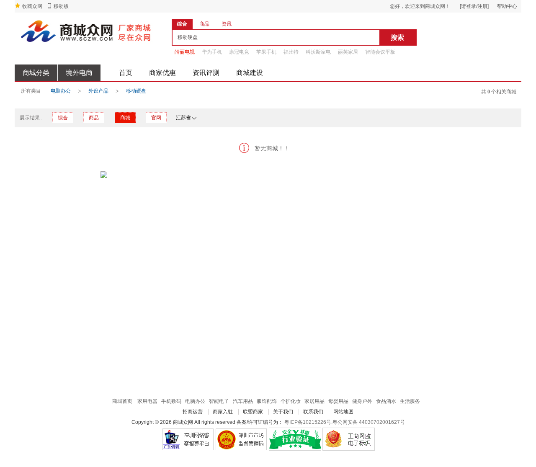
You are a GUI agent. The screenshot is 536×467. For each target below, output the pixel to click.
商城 (125, 118)
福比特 (291, 52)
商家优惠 (162, 72)
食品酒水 (386, 401)
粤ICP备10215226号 (307, 422)
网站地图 (343, 412)
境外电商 (79, 72)
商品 (94, 118)
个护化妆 (291, 401)
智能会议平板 (380, 52)
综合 (63, 118)
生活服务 (410, 401)
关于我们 (283, 412)
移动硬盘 (136, 91)
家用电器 (147, 401)
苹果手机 (266, 52)
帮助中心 (507, 6)
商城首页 (122, 401)
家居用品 (314, 401)
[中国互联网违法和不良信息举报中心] (241, 439)
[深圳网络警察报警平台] (188, 439)
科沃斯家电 (318, 52)
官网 (156, 118)
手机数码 (171, 401)
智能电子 (219, 401)
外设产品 (98, 91)
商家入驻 (223, 412)
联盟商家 (253, 412)
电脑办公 (61, 91)
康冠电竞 (239, 52)
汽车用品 (243, 401)
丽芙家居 (348, 52)
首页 (125, 72)
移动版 (61, 6)
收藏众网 (32, 6)
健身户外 (362, 401)
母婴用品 (338, 401)
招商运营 (193, 412)
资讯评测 (206, 72)
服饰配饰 (267, 401)
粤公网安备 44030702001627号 (368, 422)
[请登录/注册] (474, 6)
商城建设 (249, 72)
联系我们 (313, 412)
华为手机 (212, 52)
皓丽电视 (185, 52)
